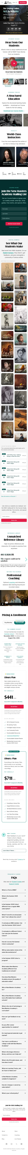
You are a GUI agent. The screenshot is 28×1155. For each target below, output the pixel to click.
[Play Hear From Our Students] (14, 63)
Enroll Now (23, 2)
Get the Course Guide (14, 223)
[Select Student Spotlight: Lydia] (19, 81)
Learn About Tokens (9, 850)
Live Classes (18, 1139)
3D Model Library (6, 554)
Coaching (17, 1135)
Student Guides (17, 881)
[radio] (8, 622)
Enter (14, 2)
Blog (3, 1139)
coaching (12, 582)
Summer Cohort (9, 634)
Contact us (20, 859)
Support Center (14, 884)
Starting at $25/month (9, 14)
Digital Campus (8, 253)
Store (16, 1131)
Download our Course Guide (13, 111)
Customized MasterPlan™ (13, 735)
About (3, 1131)
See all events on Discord (8, 496)
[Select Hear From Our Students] (8, 81)
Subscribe (14, 520)
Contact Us (4, 1135)
